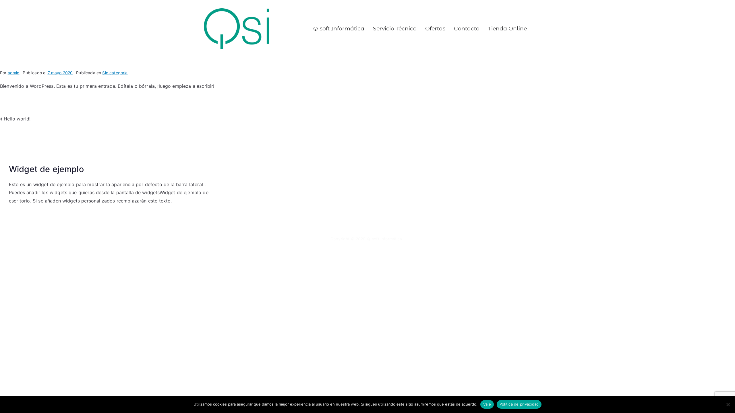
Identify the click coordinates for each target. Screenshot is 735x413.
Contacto (466, 28)
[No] (728, 404)
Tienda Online (507, 28)
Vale (487, 404)
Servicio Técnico (395, 28)
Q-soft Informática (338, 28)
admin (14, 72)
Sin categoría (114, 72)
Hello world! (17, 119)
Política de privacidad (519, 404)
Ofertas (435, 28)
